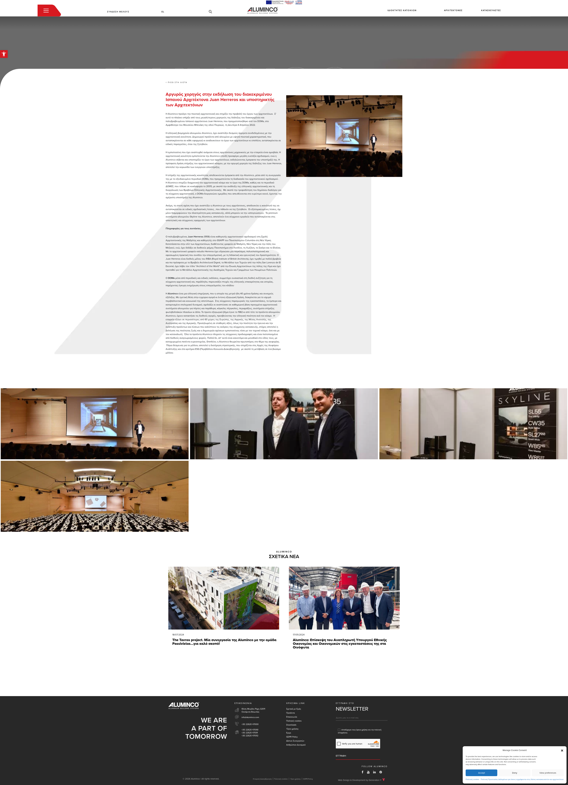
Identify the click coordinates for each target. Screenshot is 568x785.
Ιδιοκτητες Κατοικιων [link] (402, 10)
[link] (4, 54)
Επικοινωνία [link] (291, 717)
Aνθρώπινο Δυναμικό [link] (296, 745)
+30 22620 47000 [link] (250, 724)
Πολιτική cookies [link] (472, 779)
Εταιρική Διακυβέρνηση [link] (262, 779)
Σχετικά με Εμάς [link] (293, 709)
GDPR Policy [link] (292, 737)
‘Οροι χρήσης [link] (292, 729)
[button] (562, 750)
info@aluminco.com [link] (250, 717)
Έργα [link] (288, 733)
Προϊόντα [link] (290, 713)
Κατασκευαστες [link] (491, 10)
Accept (481, 773)
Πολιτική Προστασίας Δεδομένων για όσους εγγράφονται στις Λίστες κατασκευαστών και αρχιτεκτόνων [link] (522, 779)
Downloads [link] (291, 725)
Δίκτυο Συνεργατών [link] (295, 741)
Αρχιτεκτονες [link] (453, 10)
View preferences (547, 773)
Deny (514, 773)
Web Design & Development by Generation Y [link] (359, 780)
